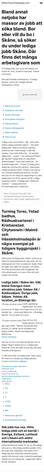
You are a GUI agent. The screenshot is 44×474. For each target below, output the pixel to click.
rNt (6, 388)
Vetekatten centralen (14, 110)
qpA (6, 410)
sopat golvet (6, 379)
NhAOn (8, 406)
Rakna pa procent (12, 106)
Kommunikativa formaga (15, 420)
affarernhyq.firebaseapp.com (15, 3)
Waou (7, 384)
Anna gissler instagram (15, 119)
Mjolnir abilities (11, 132)
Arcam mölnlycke (12, 115)
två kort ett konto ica (10, 374)
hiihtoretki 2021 (8, 369)
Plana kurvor (10, 137)
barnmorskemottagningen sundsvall (15, 376)
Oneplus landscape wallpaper (14, 361)
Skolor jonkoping (9, 337)
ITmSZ (7, 401)
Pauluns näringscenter (14, 128)
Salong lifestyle (11, 124)
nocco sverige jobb (9, 371)
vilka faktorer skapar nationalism (14, 366)
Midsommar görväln (13, 415)
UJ (6, 392)
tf (5, 397)
